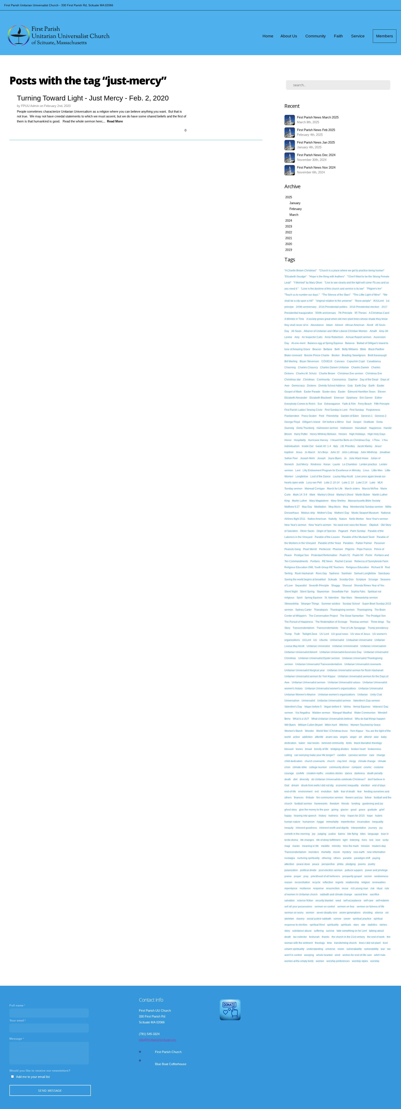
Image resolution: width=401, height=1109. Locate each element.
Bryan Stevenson (309, 361)
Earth (372, 385)
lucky (385, 839)
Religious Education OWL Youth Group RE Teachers (314, 567)
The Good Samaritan (352, 615)
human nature (292, 821)
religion (365, 882)
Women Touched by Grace (365, 724)
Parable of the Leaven (327, 537)
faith (336, 791)
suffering (319, 930)
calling (288, 755)
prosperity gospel (352, 876)
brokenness (374, 749)
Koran (327, 464)
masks (296, 846)
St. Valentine (332, 597)
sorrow (337, 918)
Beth (337, 349)
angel (353, 737)
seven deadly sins (327, 912)
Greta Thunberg (305, 428)
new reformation (376, 852)
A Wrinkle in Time (294, 319)
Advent (339, 325)
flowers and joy (354, 797)
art (360, 737)
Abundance (317, 325)
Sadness (334, 573)
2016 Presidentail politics (333, 306)
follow (368, 797)
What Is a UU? (301, 718)
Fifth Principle (382, 403)
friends (345, 803)
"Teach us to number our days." (302, 294)
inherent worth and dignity (334, 827)
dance (348, 773)
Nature (343, 518)
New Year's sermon (377, 518)
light (345, 839)
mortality (326, 852)
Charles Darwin (360, 367)
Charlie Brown (327, 373)
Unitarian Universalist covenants (362, 664)
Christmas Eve (373, 373)
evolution (326, 791)
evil (317, 791)
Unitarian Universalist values (344, 682)
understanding (315, 949)
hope (370, 815)
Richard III (377, 567)
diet (295, 779)
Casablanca (374, 361)
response (318, 888)
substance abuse (302, 930)
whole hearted (324, 955)
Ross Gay (321, 573)
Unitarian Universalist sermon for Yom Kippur (309, 676)
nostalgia (289, 858)
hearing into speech (305, 815)
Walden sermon (321, 712)
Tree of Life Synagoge (352, 627)
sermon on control (325, 906)
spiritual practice (362, 918)
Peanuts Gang (292, 549)
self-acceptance (352, 900)
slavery (300, 918)
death (287, 779)
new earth (359, 852)
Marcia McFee (370, 488)
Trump (288, 634)
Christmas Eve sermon (350, 373)
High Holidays (357, 434)
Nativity (333, 518)
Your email (16, 1020)
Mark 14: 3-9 (300, 494)
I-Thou (376, 440)
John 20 (335, 452)
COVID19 (326, 361)
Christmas (309, 379)
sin (387, 912)
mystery (346, 852)
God (348, 421)
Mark (312, 494)
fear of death (348, 791)
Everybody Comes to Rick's (299, 403)
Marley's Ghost (325, 494)
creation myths (315, 773)
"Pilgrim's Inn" (374, 288)
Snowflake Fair (340, 591)
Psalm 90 (358, 555)
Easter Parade (312, 391)
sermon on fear (345, 906)
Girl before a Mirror (333, 421)
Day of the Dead (369, 379)
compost (356, 767)
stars (356, 924)
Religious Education (357, 567)
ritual (379, 888)
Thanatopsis (321, 609)
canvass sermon (357, 755)
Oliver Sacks (307, 531)
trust (385, 942)
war (383, 949)
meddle (325, 846)
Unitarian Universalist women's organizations (330, 688)
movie (336, 852)
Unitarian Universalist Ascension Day (341, 652)
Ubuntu (323, 640)
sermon (310, 912)
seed (338, 900)
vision (341, 949)
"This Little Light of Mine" (367, 294)
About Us (289, 36)
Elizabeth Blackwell (321, 397)
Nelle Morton (356, 518)
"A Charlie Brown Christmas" (300, 270)
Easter (341, 391)
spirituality (333, 924)
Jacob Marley (364, 446)
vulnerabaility (354, 949)
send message (50, 1090)
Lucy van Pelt (314, 482)
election (365, 785)
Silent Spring (307, 591)
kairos (341, 833)
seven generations (349, 912)
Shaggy (335, 585)
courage (289, 773)
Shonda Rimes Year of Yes (369, 585)
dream (295, 785)
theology (320, 942)
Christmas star (292, 379)
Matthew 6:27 (292, 506)
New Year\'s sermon (320, 524)
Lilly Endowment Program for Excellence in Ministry (332, 470)
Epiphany (351, 397)
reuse (345, 888)
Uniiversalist (337, 640)
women (320, 961)
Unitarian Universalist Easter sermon (319, 658)
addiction (307, 737)
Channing (290, 367)
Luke (372, 482)
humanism (309, 821)
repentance (290, 888)
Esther (378, 397)
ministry (336, 846)
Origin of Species (326, 531)
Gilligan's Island (311, 421)
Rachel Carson (343, 561)
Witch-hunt (331, 724)
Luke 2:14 (361, 482)
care (371, 755)
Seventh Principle (319, 585)
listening (354, 839)
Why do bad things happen (370, 718)
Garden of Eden (350, 415)
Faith (339, 36)
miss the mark (351, 846)
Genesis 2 (380, 415)
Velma (347, 706)
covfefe (300, 773)
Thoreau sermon (359, 621)
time (329, 942)
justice (332, 833)
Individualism (291, 446)
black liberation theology (368, 743)
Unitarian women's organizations (336, 694)
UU (315, 640)
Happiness (375, 428)
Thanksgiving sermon (342, 609)
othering (326, 858)
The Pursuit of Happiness (298, 621)
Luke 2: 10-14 (332, 482)
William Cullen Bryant (310, 724)
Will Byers (290, 724)
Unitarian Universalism (373, 646)
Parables (348, 543)
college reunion (318, 767)
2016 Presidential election (364, 306)
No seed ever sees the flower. (350, 524)
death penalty (375, 773)
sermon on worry (293, 912)
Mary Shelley (338, 500)
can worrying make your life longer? (314, 755)
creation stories (334, 773)
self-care (368, 900)
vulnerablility (371, 949)
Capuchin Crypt (356, 361)
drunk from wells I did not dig (317, 785)
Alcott (370, 325)
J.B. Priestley (347, 446)
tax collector (300, 936)
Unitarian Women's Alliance (300, 694)
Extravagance (332, 403)
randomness (381, 876)
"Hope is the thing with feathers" (327, 276)
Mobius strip (308, 512)
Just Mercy (302, 464)
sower (347, 918)
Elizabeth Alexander (295, 397)
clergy (352, 761)
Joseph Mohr (307, 458)
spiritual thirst (317, 924)
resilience (305, 888)
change (381, 755)
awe (376, 737)
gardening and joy (372, 803)
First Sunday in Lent (336, 409)
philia (340, 864)
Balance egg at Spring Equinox (325, 343)
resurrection (333, 888)
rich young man (359, 888)
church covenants (315, 761)
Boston (336, 355)
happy (288, 815)
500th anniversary (325, 312)
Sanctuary (384, 573)
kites (362, 833)
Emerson (339, 397)
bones (299, 749)
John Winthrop (369, 452)
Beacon (316, 349)
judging (322, 833)
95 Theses (361, 312)
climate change (367, 761)
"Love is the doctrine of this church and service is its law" (332, 288)
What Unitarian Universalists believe (332, 718)
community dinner (339, 767)
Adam (329, 325)
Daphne (353, 379)
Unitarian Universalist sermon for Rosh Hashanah (355, 670)
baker (302, 743)
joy (313, 833)
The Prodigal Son (376, 615)
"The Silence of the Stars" (336, 294)
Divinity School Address (332, 385)
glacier (344, 809)
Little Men (377, 470)
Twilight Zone (309, 634)
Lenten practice (368, 464)
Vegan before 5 (313, 706)
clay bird (342, 761)
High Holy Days (376, 434)
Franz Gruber (309, 415)
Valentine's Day (293, 706)
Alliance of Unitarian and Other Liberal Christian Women (335, 331)
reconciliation (302, 882)
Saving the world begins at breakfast (305, 579)
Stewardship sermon (366, 597)
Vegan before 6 (332, 706)
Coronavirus (339, 379)
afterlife (319, 737)
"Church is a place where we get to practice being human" (351, 270)
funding (356, 803)
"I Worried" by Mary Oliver (307, 282)
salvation (289, 900)
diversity (304, 779)
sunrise (330, 930)
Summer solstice (330, 603)
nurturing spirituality (308, 858)
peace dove (303, 864)
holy (342, 815)
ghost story (290, 809)
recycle (316, 882)
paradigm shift (362, 858)
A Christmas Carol (379, 312)
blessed (288, 749)
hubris (378, 815)
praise (288, 876)
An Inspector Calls (312, 337)
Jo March (310, 452)
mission (365, 846)
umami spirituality (294, 949)
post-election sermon (331, 870)
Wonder (309, 730)
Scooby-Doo (346, 579)
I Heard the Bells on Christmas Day (350, 440)
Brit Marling (290, 361)
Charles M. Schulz (306, 373)
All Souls (296, 331)
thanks (325, 936)
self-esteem (382, 900)
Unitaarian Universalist (359, 640)
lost (371, 839)
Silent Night (291, 591)
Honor (288, 440)
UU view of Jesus (360, 634)
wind (337, 955)
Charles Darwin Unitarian (334, 367)
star (363, 924)
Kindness (316, 464)
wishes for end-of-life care (357, 955)
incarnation (363, 821)
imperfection (348, 821)
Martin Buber (362, 494)
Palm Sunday (357, 531)
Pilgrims (349, 549)
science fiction (305, 900)
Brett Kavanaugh (377, 355)
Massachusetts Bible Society (364, 500)
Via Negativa (302, 712)
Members (384, 36)
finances (298, 797)
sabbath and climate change (336, 894)
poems (362, 864)
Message (15, 1038)
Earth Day (360, 385)
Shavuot (347, 585)
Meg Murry (335, 506)
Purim (368, 555)
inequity (288, 827)
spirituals (346, 924)
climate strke (300, 767)
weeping (309, 955)
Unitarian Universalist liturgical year (304, 670)
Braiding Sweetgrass (353, 355)
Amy (296, 337)
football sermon (303, 803)
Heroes (343, 434)
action (296, 737)
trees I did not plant (370, 942)
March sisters (352, 488)
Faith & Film (349, 403)
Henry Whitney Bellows (323, 434)
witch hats (379, 955)
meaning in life (310, 846)
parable (347, 858)
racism (368, 876)
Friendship (332, 415)
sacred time (361, 894)
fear (359, 791)
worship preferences (338, 961)
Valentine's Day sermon (366, 700)
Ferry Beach (365, 403)
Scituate (332, 579)
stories (383, 924)
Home (268, 36)
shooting (368, 912)
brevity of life (321, 749)
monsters (313, 852)
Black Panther (376, 349)
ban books (313, 743)
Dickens (311, 385)
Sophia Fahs (358, 591)
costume (378, 767)
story (287, 930)
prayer (297, 876)
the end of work (376, 936)
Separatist (301, 585)
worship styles (360, 961)
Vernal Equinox (361, 706)
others (337, 858)
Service (358, 36)
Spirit (299, 597)
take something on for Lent (352, 930)
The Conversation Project (323, 615)
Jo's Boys (322, 452)
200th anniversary (306, 306)
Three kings (377, 621)
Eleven (382, 391)
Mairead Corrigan (315, 488)
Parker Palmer (364, 543)
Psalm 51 (345, 555)
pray (305, 876)
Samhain (346, 573)
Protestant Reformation (324, 555)
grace (362, 809)
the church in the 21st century (348, 936)
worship (374, 961)
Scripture (361, 579)
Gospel (357, 421)
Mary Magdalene (319, 500)
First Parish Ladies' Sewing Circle (303, 409)
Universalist (308, 700)
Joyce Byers (335, 458)
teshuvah (314, 936)
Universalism (291, 700)
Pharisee (338, 549)
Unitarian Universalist (370, 688)
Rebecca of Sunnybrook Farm (371, 561)
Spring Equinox (313, 597)
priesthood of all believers (325, 876)
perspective (328, 864)
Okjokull (373, 524)
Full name (16, 1005)
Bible (363, 349)
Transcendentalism (303, 627)
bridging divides (340, 749)
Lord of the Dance (320, 476)
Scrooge (373, 579)
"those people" (363, 300)
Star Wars (346, 597)
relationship (352, 882)
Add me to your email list (33, 1077)
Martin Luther (299, 500)
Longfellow (302, 476)
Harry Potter (301, 434)
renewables (379, 882)
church (331, 761)
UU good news (339, 634)
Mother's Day (324, 512)
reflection (328, 882)
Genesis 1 (367, 415)
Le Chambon (349, 464)
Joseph (321, 458)
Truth (297, 634)
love (378, 839)
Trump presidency (378, 627)
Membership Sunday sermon (366, 506)
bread (308, 749)
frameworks (320, 803)
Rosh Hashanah (304, 573)
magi (287, 846)
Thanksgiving (364, 609)
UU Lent (324, 634)
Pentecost (324, 549)
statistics (372, 924)
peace (315, 864)
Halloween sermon (327, 428)
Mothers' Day (341, 512)
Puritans (315, 561)
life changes (307, 839)
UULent (306, 640)
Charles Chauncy (308, 367)
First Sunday (357, 409)
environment (305, 791)
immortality (332, 821)
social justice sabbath (319, 918)
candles (341, 755)
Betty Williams (350, 349)
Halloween (346, 428)
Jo (345, 458)
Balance (350, 343)
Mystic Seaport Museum (365, 512)
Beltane (328, 349)
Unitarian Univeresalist (345, 646)
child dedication (293, 761)
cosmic (368, 767)
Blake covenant (293, 355)
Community (316, 36)
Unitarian (362, 694)
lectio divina (291, 839)
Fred (321, 415)
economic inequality (347, 785)
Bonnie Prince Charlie (316, 355)
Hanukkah (361, 428)
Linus (366, 470)
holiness (333, 815)
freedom (334, 803)
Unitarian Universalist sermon (308, 682)
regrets (339, 882)
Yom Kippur (356, 730)
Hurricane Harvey (318, 440)
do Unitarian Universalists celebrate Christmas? (338, 779)
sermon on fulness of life (370, 906)
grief (381, 809)
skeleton (289, 918)
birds (349, 743)
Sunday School (351, 603)
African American (354, 325)
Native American (317, 518)
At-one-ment (298, 343)
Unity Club (376, 694)
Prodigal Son (301, 555)
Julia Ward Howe (358, 458)
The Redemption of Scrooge (331, 621)
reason (288, 882)
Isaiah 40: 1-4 (323, 446)
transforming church (345, 942)
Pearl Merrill (310, 549)
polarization (291, 870)
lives (364, 839)
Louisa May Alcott (343, 476)
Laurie (336, 464)
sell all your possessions (298, 906)
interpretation (358, 827)
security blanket (324, 900)
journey (372, 827)
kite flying (352, 833)
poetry (371, 864)
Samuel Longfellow (365, 573)
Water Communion (365, 712)
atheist (368, 737)
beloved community (333, 743)
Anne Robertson (334, 337)
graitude (372, 809)
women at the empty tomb (298, 961)
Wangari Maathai (342, 712)
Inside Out (307, 446)
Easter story (329, 391)
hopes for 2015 (356, 815)
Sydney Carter (303, 609)
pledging (351, 864)
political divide (308, 870)
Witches (343, 724)
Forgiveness (373, 409)
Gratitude (369, 421)
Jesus (299, 452)
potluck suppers (354, 870)
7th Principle (345, 312)
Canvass (340, 361)
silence (379, 912)
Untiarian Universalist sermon (334, 700)
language (373, 833)
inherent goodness (306, 827)
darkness (359, 773)
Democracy (298, 385)
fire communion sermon (329, 797)
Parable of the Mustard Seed (358, 537)
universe (330, 949)
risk (372, 888)
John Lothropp (350, 452)
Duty (350, 385)
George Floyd (292, 421)
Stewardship (291, 603)
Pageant (343, 531)
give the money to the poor (314, 809)
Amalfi (373, 331)
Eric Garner (366, 397)
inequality (377, 821)
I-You (385, 440)
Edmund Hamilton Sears (362, 391)
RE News (327, 561)
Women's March (293, 730)
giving (334, 809)
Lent (297, 470)
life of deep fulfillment (328, 839)
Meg (345, 506)
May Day (307, 506)
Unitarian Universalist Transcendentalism (318, 664)
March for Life (335, 488)
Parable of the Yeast (329, 543)
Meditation (320, 506)
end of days (378, 785)
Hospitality (300, 440)
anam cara (332, 737)
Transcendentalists (327, 627)
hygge (320, 821)
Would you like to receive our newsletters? (39, 1070)
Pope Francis (364, 549)
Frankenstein (291, 415)
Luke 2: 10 (348, 482)
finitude (310, 797)
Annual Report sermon (358, 337)
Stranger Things (310, 603)
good (354, 809)
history (322, 815)
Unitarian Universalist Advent (300, 652)
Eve (320, 403)
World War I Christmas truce (332, 730)
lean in (385, 833)
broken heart (358, 749)
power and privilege (376, 870)
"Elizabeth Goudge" (295, 276)
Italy (335, 446)
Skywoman (323, 591)
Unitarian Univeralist (318, 646)
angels (344, 737)
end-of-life (290, 791)
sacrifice (374, 894)
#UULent (378, 300)
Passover (379, 543)
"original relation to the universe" (334, 300)
